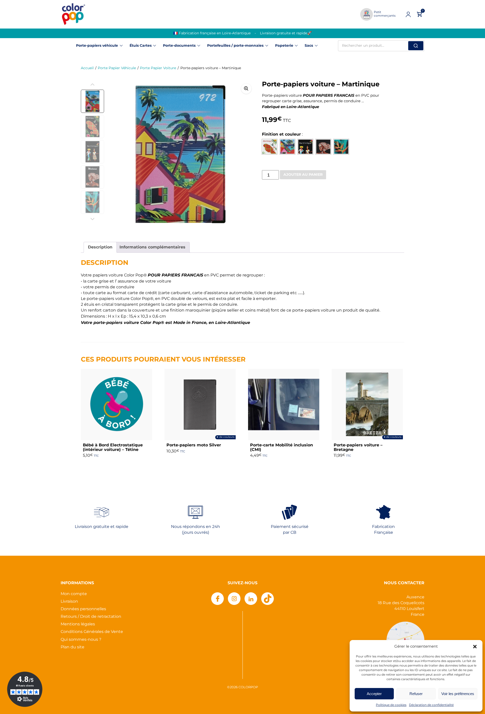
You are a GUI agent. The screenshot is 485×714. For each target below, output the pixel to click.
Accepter (374, 694)
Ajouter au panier (303, 174)
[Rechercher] (415, 45)
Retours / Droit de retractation (91, 617)
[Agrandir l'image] (246, 89)
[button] (474, 646)
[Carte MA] (269, 146)
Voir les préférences (457, 694)
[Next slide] (246, 154)
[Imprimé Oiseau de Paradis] (341, 146)
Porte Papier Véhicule (117, 68)
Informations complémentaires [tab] (152, 247)
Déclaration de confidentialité (431, 705)
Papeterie (284, 45)
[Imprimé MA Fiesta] (305, 146)
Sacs (309, 45)
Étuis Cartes (141, 45)
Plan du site (72, 647)
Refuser (416, 694)
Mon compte (74, 594)
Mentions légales (78, 624)
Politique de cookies (391, 705)
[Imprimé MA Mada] (323, 146)
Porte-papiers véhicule (97, 45)
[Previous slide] (92, 84)
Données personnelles (83, 609)
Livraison (69, 601)
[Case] (287, 146)
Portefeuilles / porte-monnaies (235, 45)
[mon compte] (408, 14)
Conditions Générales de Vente (92, 632)
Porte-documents (179, 45)
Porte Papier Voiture (158, 68)
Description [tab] (100, 247)
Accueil (87, 68)
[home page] (73, 14)
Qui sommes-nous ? (81, 640)
